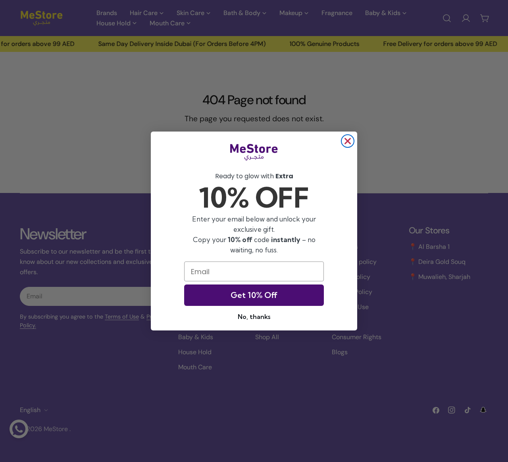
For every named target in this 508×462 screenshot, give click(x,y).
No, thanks (254, 317)
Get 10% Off (254, 295)
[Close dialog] (347, 141)
